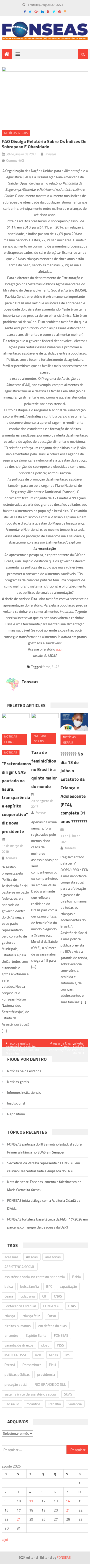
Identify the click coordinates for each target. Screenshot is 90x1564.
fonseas (50, 154)
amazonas (53, 1257)
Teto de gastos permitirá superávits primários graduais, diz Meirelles (23, 1043)
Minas (53, 1355)
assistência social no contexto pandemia (34, 1276)
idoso (45, 1345)
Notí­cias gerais (16, 132)
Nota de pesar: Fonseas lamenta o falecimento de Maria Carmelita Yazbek (44, 1185)
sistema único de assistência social (30, 1394)
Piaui (52, 1364)
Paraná (9, 1364)
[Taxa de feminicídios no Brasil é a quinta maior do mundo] (45, 721)
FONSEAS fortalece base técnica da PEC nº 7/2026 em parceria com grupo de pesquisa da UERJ (47, 1223)
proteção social (15, 1384)
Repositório (16, 1113)
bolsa (8, 1286)
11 (31, 1501)
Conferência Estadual (20, 1305)
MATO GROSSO (16, 1355)
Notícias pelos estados (24, 1071)
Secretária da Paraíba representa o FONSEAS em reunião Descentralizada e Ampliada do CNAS (43, 1167)
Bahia (76, 1276)
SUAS (56, 666)
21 (68, 1510)
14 (68, 1501)
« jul (5, 1539)
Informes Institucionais (24, 1092)
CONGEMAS (51, 1305)
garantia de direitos (19, 1345)
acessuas (11, 1257)
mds (38, 1355)
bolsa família (29, 1286)
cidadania (27, 1296)
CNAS (58, 1296)
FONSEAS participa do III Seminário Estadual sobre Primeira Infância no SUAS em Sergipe (44, 1148)
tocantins (33, 1403)
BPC (49, 1286)
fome (46, 666)
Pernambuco (32, 1364)
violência (75, 1403)
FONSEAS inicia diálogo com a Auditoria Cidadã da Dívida (43, 1204)
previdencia (46, 1374)
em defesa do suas (52, 1325)
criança (9, 1315)
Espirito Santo (36, 1335)
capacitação (68, 1286)
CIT (44, 1296)
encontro (11, 1335)
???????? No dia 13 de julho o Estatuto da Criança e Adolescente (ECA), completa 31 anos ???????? (73, 787)
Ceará (8, 1296)
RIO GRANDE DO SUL (50, 1384)
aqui (59, 649)
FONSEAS (61, 1335)
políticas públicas (17, 1374)
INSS (60, 1345)
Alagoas (32, 1257)
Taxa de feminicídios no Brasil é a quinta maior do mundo (44, 769)
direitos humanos (17, 1325)
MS (68, 1355)
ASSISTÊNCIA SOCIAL (19, 1266)
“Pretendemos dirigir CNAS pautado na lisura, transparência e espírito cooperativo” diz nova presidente (16, 797)
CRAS (72, 1305)
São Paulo (11, 1403)
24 (19, 1519)
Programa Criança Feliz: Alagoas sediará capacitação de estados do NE (66, 1043)
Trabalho (54, 1403)
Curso (52, 1315)
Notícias (10, 752)
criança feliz (31, 1315)
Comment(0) (15, 160)
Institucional (16, 1103)
